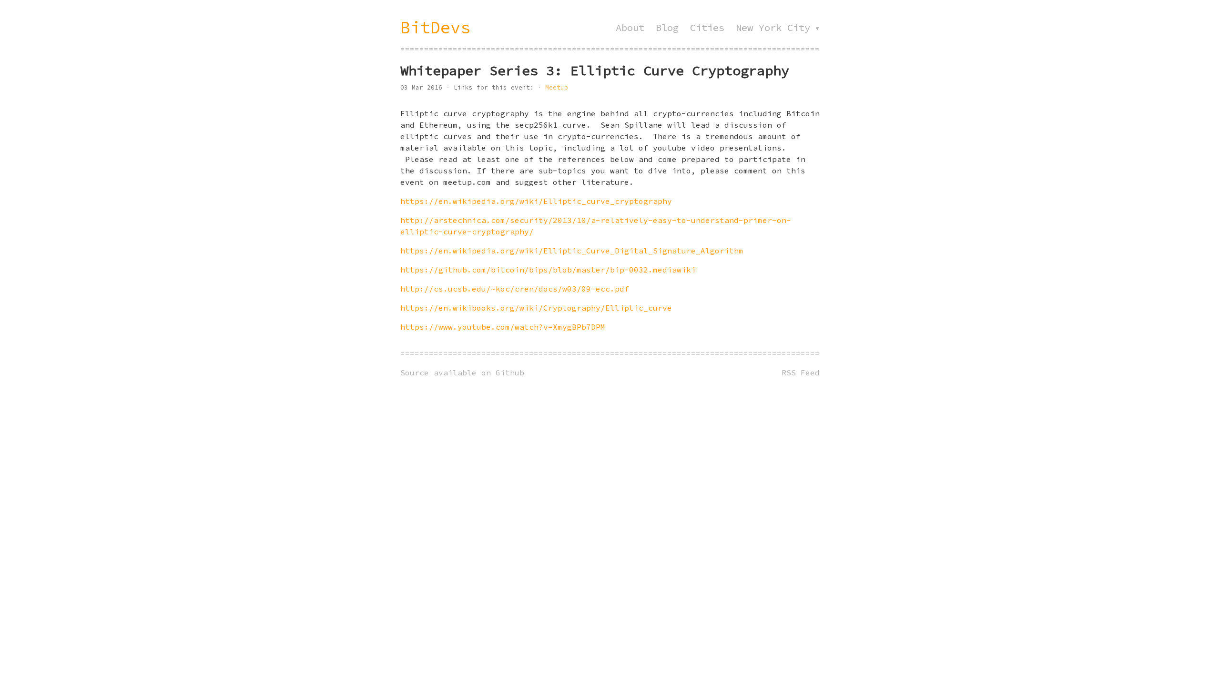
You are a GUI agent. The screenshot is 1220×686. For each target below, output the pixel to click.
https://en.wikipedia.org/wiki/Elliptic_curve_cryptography (536, 201)
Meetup (556, 87)
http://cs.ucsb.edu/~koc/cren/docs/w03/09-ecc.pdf (514, 288)
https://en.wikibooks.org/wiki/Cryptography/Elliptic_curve (536, 308)
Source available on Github (462, 372)
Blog (667, 27)
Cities (707, 27)
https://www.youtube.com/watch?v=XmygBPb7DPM (502, 327)
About (630, 27)
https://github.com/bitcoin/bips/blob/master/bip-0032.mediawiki (548, 269)
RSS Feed (801, 372)
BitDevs (435, 27)
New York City (773, 27)
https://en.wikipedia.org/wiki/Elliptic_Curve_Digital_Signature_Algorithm (571, 250)
